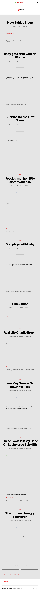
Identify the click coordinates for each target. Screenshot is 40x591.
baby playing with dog (28, 291)
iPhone (18, 104)
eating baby (16, 565)
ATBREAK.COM (8, 588)
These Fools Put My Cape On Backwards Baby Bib (20, 442)
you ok (23, 231)
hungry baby (24, 565)
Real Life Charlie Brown (20, 332)
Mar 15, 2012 (21, 61)
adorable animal (10, 291)
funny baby (20, 565)
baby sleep (18, 40)
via (6, 228)
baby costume (17, 369)
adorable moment (16, 291)
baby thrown (23, 428)
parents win (28, 428)
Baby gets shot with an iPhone (20, 55)
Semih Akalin (18, 26)
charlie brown (22, 369)
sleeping (8, 41)
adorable (8, 104)
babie (8, 40)
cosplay (27, 369)
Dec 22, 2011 (21, 185)
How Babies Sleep (20, 22)
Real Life (30, 369)
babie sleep (12, 40)
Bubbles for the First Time (20, 118)
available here (9, 497)
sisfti (7, 316)
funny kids (20, 165)
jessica (16, 231)
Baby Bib (14, 500)
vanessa (19, 231)
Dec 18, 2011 (21, 248)
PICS (20, 18)
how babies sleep (24, 40)
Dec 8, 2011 (21, 336)
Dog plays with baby (20, 244)
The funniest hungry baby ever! (20, 515)
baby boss (17, 319)
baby (15, 40)
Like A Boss (30, 40)
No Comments (28, 61)
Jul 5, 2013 (25, 26)
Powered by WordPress (17, 588)
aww (21, 291)
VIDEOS (20, 50)
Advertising (5, 581)
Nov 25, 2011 (21, 520)
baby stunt (19, 428)
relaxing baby (26, 319)
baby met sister (12, 231)
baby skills (11, 565)
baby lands (15, 428)
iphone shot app (23, 104)
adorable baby (9, 165)
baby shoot (15, 104)
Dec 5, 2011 (21, 390)
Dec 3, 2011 (21, 448)
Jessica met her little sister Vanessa (20, 180)
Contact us (5, 583)
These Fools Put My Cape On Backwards (24, 500)
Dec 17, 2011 (21, 307)
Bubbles (16, 165)
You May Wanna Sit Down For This (20, 385)
